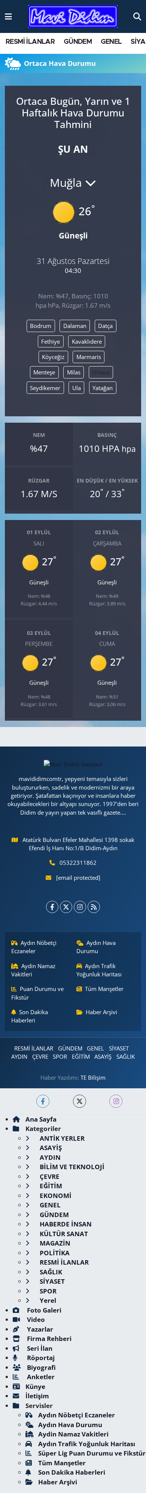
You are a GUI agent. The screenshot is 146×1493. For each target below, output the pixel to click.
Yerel (47, 1300)
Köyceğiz (53, 357)
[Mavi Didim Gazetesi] (73, 16)
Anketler (40, 1376)
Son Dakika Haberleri (29, 1016)
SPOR (60, 1056)
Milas (73, 372)
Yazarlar (39, 1329)
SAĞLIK (125, 1056)
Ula (76, 388)
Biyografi (40, 1367)
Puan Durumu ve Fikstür (37, 993)
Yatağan (102, 388)
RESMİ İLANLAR (30, 42)
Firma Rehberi (48, 1338)
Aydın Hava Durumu (96, 947)
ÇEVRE (40, 1056)
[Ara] (137, 16)
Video (35, 1319)
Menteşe (44, 372)
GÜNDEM (78, 42)
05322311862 (78, 862)
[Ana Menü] (8, 16)
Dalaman (74, 325)
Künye (35, 1386)
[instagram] (115, 1101)
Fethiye (50, 341)
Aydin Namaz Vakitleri (33, 970)
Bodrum (40, 325)
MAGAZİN (54, 1243)
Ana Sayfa (41, 1119)
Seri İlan (38, 1348)
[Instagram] (80, 907)
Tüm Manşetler (104, 988)
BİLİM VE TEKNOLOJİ (71, 1166)
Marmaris (88, 357)
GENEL (111, 42)
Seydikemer (45, 388)
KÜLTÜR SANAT (63, 1233)
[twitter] (79, 1101)
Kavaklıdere (87, 341)
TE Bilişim (93, 1077)
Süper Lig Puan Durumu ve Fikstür (92, 1453)
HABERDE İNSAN (65, 1224)
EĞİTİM (81, 1056)
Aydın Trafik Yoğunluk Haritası (99, 970)
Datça (105, 325)
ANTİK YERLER (61, 1138)
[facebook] (42, 1101)
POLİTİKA (54, 1253)
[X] (66, 907)
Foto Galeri (43, 1310)
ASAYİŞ (103, 1056)
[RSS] (94, 907)
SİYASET (119, 1048)
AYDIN (19, 1056)
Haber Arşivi (101, 1012)
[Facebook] (52, 907)
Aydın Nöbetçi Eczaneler (34, 947)
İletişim (37, 1396)
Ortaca (100, 372)
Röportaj (40, 1357)
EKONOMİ (55, 1195)
